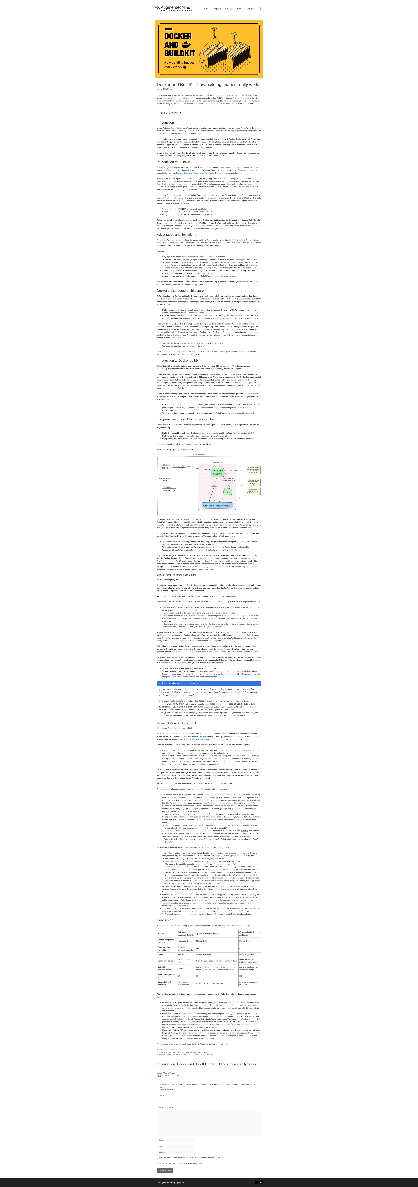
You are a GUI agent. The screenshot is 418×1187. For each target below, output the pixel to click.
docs (190, 354)
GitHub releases (199, 736)
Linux (199, 134)
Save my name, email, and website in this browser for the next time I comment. (191, 1158)
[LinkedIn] (261, 1182)
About (239, 9)
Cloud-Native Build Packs (203, 173)
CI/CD (167, 1050)
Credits (182, 1183)
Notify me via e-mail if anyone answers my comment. (180, 1163)
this (246, 282)
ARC (232, 1025)
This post (241, 187)
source (215, 883)
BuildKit (160, 167)
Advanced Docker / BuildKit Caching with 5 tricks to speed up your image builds (186, 1054)
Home (206, 9)
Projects (217, 9)
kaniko (228, 243)
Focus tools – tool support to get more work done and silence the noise (183, 1052)
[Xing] (256, 1182)
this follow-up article (204, 273)
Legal (177, 1183)
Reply (162, 1095)
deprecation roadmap (165, 243)
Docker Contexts (173, 335)
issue (234, 674)
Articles (228, 9)
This (250, 895)
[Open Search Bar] (259, 8)
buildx (223, 380)
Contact (250, 9)
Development (174, 1050)
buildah (237, 243)
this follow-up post (177, 156)
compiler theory (229, 179)
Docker (161, 1050)
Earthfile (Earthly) (183, 173)
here (220, 173)
